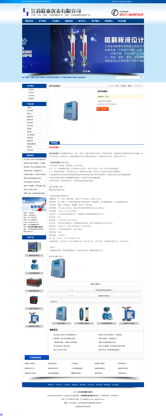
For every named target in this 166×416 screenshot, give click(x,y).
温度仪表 (30, 138)
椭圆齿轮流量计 (76, 368)
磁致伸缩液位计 (100, 373)
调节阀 (29, 147)
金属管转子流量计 (34, 308)
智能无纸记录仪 (53, 363)
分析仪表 (30, 150)
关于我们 (59, 385)
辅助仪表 (30, 141)
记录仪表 (30, 126)
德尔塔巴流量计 (76, 373)
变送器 (29, 132)
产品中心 (31, 92)
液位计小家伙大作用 (30, 189)
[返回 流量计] (95, 284)
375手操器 (63, 77)
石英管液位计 (122, 368)
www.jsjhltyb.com (33, 224)
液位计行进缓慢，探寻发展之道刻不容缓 (112, 346)
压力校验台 (51, 373)
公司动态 (31, 95)
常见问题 (99, 385)
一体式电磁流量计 (34, 255)
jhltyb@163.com (33, 222)
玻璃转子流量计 (72, 77)
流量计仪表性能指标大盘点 (32, 178)
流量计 (33, 77)
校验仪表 (30, 116)
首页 (117, 86)
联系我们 (31, 98)
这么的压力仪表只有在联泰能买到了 (65, 335)
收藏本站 (129, 1)
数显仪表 (30, 120)
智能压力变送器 (45, 77)
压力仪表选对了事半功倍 (32, 182)
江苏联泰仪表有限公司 (88, 395)
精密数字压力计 (30, 363)
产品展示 (123, 86)
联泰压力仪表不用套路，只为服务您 (110, 335)
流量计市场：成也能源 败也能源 (34, 193)
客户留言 (91, 385)
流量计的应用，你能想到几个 (33, 171)
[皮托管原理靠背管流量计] (103, 290)
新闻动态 (75, 385)
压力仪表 (30, 110)
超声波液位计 (82, 77)
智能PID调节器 (34, 291)
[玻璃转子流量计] (103, 296)
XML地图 (115, 385)
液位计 (38, 77)
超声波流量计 (55, 77)
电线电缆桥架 (31, 144)
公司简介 (31, 89)
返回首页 (115, 1)
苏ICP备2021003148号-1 (55, 395)
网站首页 (51, 385)
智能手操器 (98, 368)
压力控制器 (30, 135)
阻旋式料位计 (122, 373)
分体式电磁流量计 (34, 326)
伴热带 (29, 129)
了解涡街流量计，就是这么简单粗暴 (65, 342)
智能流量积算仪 (34, 273)
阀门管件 (30, 123)
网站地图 (122, 1)
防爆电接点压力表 (30, 373)
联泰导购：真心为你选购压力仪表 (35, 167)
